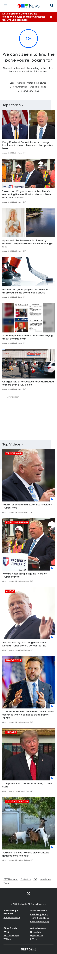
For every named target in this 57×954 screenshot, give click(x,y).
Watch (30, 83)
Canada (21, 83)
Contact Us (25, 879)
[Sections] (5, 6)
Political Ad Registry (39, 921)
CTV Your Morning (18, 86)
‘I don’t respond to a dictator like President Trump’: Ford (27, 506)
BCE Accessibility (12, 917)
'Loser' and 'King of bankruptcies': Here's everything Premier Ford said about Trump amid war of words (27, 194)
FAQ (35, 879)
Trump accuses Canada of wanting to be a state (27, 785)
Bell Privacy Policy (39, 914)
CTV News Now (25, 91)
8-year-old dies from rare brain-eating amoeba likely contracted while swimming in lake (27, 243)
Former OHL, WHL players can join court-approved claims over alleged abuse (26, 291)
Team (6, 883)
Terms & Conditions (39, 918)
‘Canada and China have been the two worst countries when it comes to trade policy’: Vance (28, 714)
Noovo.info (35, 932)
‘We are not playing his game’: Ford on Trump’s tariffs (24, 575)
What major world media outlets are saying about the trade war (27, 337)
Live (37, 91)
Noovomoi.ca (36, 935)
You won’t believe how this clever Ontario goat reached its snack (25, 854)
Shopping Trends (38, 86)
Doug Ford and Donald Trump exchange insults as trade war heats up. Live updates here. (27, 145)
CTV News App (11, 879)
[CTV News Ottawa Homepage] (29, 6)
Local (12, 83)
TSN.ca (7, 939)
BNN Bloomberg (11, 935)
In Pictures (41, 83)
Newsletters (45, 879)
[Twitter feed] (28, 893)
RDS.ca (33, 939)
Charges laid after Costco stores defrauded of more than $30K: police (28, 383)
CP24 (6, 932)
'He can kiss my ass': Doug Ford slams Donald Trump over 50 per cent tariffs (24, 644)
